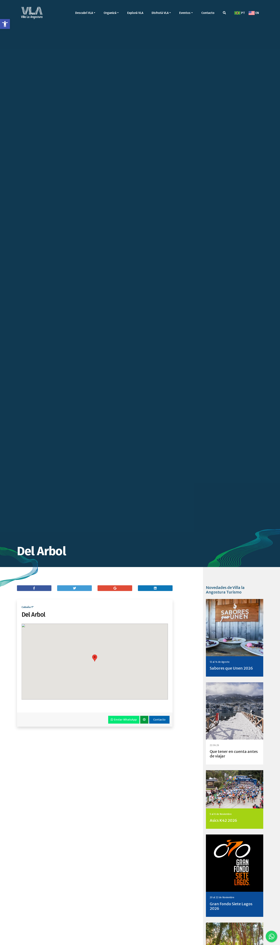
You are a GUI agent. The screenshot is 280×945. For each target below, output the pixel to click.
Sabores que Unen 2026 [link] (231, 668)
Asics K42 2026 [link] (223, 820)
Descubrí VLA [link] (84, 13)
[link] (5, 24)
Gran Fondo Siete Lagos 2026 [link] (231, 906)
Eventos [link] (184, 13)
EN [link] (257, 13)
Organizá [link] (110, 13)
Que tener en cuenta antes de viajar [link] (234, 753)
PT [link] (242, 13)
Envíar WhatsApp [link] (125, 719)
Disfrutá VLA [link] (160, 13)
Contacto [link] (207, 13)
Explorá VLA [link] (135, 13)
